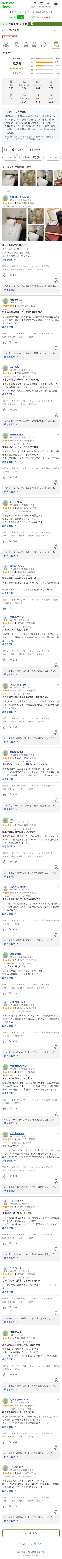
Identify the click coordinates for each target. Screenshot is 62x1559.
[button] (10, 178)
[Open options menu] (58, 197)
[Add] (56, 31)
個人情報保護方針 (36, 1552)
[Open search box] (5, 149)
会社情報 (21, 1552)
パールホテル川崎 (10, 29)
